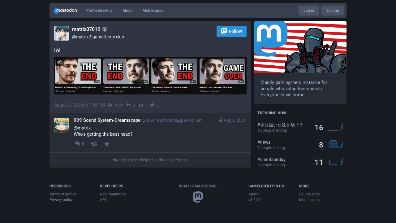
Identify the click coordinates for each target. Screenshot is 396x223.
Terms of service (63, 194)
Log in (308, 10)
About (128, 10)
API (103, 200)
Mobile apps (153, 10)
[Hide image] (59, 62)
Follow (235, 31)
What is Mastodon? (198, 186)
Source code (309, 194)
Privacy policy (61, 200)
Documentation (113, 194)
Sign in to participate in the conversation (152, 160)
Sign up (332, 10)
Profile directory (99, 10)
